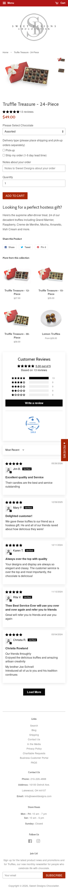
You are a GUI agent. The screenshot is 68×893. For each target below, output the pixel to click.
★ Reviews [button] (65, 450)
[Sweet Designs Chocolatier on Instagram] (38, 841)
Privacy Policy (34, 748)
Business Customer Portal (34, 757)
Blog (34, 730)
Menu (10, 3)
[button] (11, 112)
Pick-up (10, 150)
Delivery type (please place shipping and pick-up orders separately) (33, 142)
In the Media (34, 744)
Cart (62, 3)
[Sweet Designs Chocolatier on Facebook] (30, 841)
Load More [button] (34, 692)
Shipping (34, 734)
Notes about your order (17, 162)
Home (5, 52)
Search (34, 725)
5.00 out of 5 (43, 366)
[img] (13, 464)
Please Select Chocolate (18, 125)
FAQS (34, 762)
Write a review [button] (34, 403)
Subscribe (54, 875)
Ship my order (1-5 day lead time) (26, 155)
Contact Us (34, 739)
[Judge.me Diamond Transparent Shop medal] (33, 424)
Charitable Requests (34, 753)
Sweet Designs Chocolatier (44, 885)
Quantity (8, 177)
